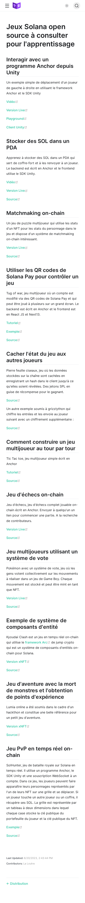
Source (13, 199)
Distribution (18, 884)
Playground (16, 119)
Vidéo (12, 102)
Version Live (17, 110)
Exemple (14, 331)
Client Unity (16, 127)
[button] (7, 6)
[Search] (76, 5)
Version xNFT (17, 662)
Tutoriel (13, 323)
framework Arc (37, 642)
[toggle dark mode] (67, 6)
